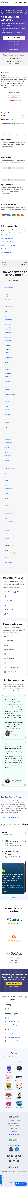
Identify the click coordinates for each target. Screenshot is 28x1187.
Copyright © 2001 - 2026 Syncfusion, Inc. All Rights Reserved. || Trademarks (14, 1181)
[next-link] (26, 264)
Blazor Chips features (7, 238)
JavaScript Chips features (8, 241)
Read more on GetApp (13, 962)
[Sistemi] (14, 825)
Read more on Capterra (14, 928)
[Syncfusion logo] (14, 1166)
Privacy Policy (4, 1171)
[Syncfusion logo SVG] (6, 2)
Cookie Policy (12, 1171)
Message (23, 264)
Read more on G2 (13, 945)
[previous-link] (1, 264)
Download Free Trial (14, 983)
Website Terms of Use (22, 1171)
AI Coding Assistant (10, 12)
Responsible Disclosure (16, 1176)
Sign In (21, 2)
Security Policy (6, 1176)
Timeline (5, 264)
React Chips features (7, 249)
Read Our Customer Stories (10, 817)
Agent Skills (19, 12)
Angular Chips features (7, 245)
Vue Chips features (6, 252)
